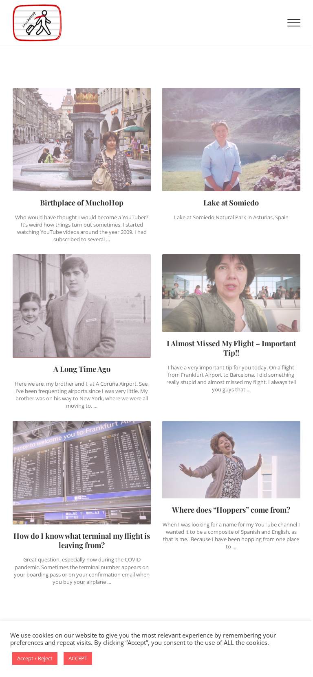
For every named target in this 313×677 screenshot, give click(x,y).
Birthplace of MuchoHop (81, 202)
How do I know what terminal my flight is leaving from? (81, 540)
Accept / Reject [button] (35, 658)
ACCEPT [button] (77, 658)
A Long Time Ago (81, 368)
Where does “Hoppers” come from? (231, 509)
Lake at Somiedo (231, 202)
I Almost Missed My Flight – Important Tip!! (231, 347)
